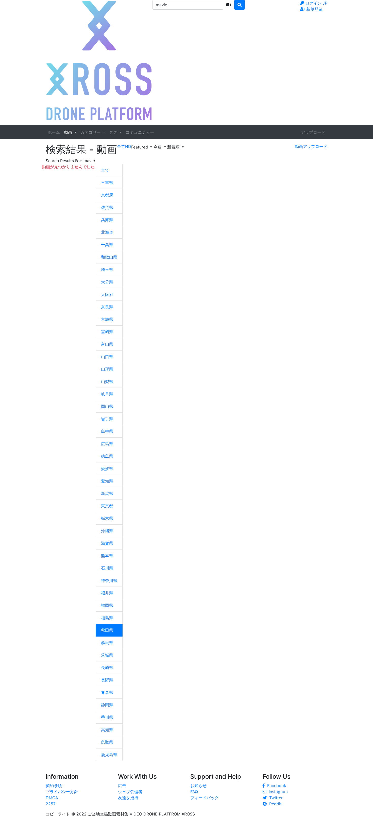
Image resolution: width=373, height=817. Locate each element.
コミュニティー (140, 132)
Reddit (274, 803)
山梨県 (107, 381)
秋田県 (107, 630)
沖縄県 (107, 530)
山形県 (107, 369)
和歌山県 (109, 257)
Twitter (275, 797)
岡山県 (107, 406)
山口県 (107, 356)
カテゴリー (91, 132)
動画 (68, 132)
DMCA (52, 797)
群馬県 (107, 642)
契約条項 (54, 785)
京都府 (107, 194)
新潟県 (107, 493)
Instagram (277, 791)
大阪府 (107, 294)
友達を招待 (128, 797)
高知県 (107, 729)
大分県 (107, 282)
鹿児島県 (109, 754)
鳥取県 (107, 742)
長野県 (107, 679)
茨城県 (107, 655)
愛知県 (107, 480)
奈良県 (107, 306)
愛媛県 (107, 468)
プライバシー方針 (62, 791)
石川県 (107, 568)
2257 (51, 803)
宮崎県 (107, 331)
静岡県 (107, 704)
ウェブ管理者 (130, 791)
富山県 (107, 344)
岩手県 (107, 418)
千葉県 (107, 244)
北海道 (107, 232)
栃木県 (107, 518)
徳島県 (107, 456)
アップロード (313, 132)
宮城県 (107, 319)
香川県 (107, 717)
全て (105, 170)
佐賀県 (107, 207)
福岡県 (107, 605)
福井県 (107, 592)
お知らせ (198, 785)
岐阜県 (107, 393)
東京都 (107, 505)
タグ (113, 132)
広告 (122, 785)
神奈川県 (109, 580)
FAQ (194, 791)
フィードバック (204, 797)
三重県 (107, 182)
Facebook (275, 785)
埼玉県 (107, 269)
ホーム (54, 132)
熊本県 (107, 555)
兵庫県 (107, 219)
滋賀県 (107, 543)
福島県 (107, 617)
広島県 (107, 443)
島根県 (107, 431)
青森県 (107, 692)
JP (325, 3)
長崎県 (107, 667)
